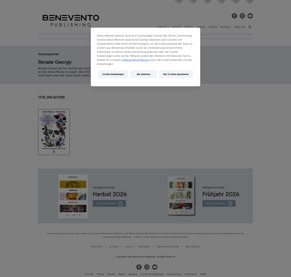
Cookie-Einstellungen (113, 74)
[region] (145, 57)
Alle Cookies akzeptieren (176, 74)
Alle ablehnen (143, 74)
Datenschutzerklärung (135, 59)
